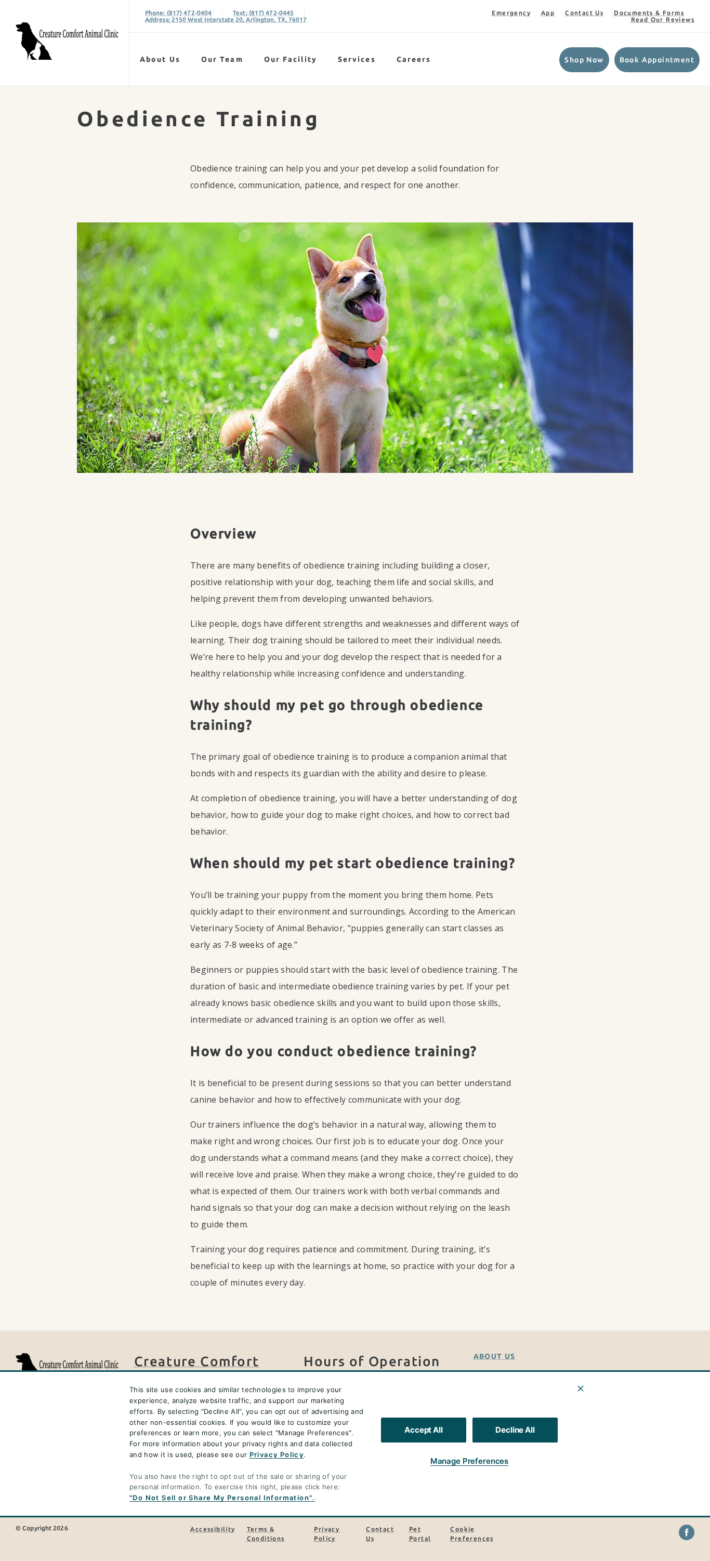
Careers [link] (414, 59)
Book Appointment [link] (657, 60)
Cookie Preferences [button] (471, 1534)
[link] (67, 40)
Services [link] (357, 59)
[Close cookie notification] (580, 1388)
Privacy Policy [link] (326, 1534)
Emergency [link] (511, 12)
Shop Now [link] (583, 60)
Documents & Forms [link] (649, 12)
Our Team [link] (222, 59)
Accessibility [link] (212, 1529)
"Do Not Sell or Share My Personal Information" (220, 1497)
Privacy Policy (276, 1454)
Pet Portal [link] (420, 1534)
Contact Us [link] (584, 12)
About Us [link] (160, 59)
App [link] (548, 12)
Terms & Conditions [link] (266, 1534)
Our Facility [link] (290, 59)
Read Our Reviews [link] (662, 19)
